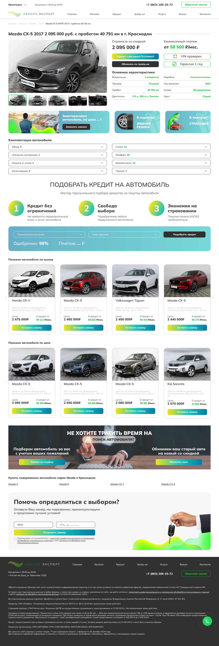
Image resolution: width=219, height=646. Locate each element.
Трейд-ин (139, 14)
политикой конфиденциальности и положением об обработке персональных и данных (55, 539)
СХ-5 (40, 23)
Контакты (205, 14)
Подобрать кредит (184, 234)
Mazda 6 (64, 484)
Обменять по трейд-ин (135, 64)
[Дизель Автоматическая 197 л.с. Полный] (187, 364)
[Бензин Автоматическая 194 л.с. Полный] (83, 281)
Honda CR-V (21, 300)
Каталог (94, 14)
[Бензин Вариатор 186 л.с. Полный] (32, 281)
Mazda (32, 23)
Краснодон (15, 4)
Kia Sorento (176, 384)
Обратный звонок (196, 4)
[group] (57, 66)
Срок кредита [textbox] (100, 234)
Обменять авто (179, 462)
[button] (103, 66)
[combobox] (49, 234)
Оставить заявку (32, 327)
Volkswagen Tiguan (130, 300)
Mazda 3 (13, 484)
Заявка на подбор (42, 462)
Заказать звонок (76, 126)
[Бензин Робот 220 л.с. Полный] (135, 281)
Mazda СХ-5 (73, 300)
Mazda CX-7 (117, 484)
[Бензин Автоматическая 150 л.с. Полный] (32, 364)
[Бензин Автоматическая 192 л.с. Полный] (83, 364)
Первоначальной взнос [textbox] (30, 234)
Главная (72, 14)
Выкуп (182, 14)
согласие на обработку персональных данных (37, 594)
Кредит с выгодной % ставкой (135, 56)
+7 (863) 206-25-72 (159, 4)
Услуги (162, 14)
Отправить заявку (54, 532)
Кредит (117, 14)
